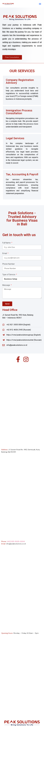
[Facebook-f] (18, 359)
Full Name (6, 243)
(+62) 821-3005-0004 (16, 541)
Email (4, 253)
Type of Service (9, 275)
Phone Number (8, 264)
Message (6, 285)
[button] (40, 4)
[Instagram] (26, 359)
